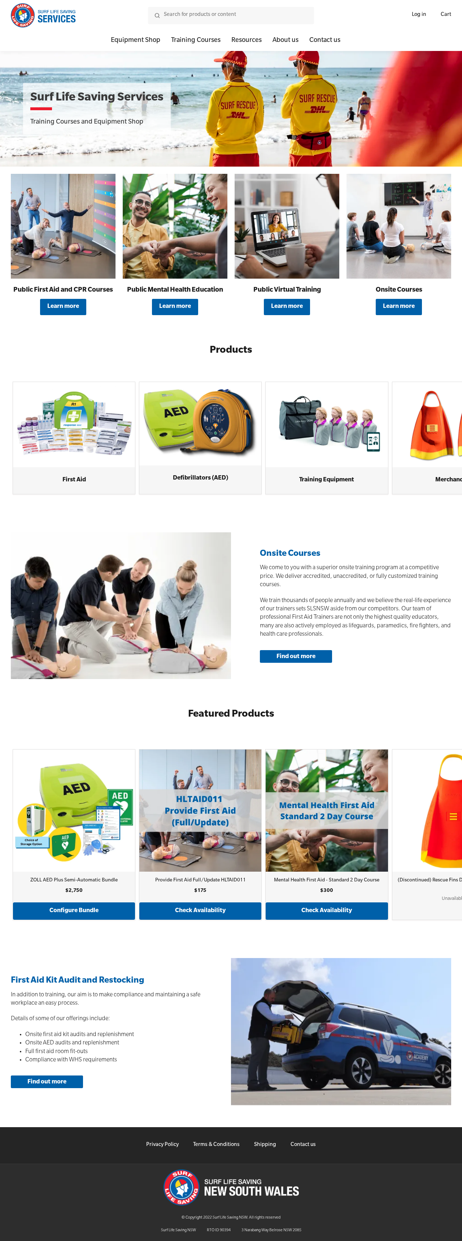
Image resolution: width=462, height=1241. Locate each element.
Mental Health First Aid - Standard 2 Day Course (326, 880)
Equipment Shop (135, 40)
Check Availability (200, 911)
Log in (419, 15)
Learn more (63, 307)
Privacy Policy (162, 1145)
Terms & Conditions (216, 1145)
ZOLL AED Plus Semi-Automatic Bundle (74, 880)
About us (285, 40)
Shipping (265, 1145)
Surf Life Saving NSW (178, 1230)
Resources (246, 40)
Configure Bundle (74, 911)
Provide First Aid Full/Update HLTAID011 (200, 880)
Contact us (324, 40)
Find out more (295, 657)
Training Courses (196, 40)
